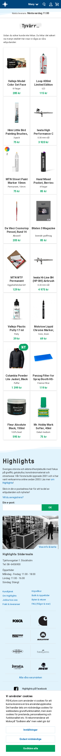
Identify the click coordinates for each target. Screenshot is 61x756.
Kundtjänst (8, 591)
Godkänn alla (30, 748)
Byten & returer (39, 599)
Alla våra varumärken (30, 677)
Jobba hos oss (10, 600)
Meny (31, 4)
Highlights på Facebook (34, 688)
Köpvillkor (37, 591)
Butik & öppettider (40, 595)
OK (50, 507)
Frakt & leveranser (11, 604)
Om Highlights (9, 595)
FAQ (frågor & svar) (41, 604)
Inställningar (30, 729)
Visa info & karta (47, 547)
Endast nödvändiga (30, 739)
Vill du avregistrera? (13, 497)
